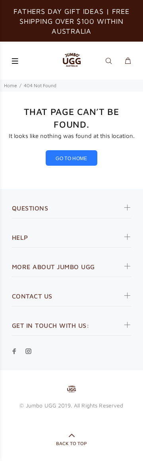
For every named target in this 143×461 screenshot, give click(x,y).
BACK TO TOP (71, 443)
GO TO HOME (71, 158)
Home (10, 85)
